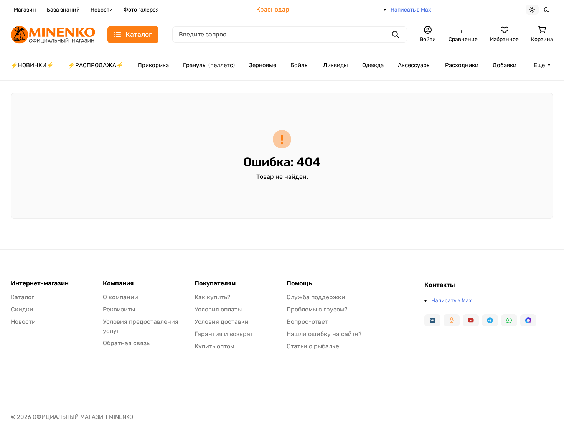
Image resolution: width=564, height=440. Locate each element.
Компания (118, 283)
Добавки (504, 65)
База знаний (63, 10)
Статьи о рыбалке (313, 346)
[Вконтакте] (432, 320)
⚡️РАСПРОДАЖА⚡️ (96, 65)
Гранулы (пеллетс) (209, 65)
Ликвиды (335, 65)
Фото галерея (141, 10)
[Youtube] (471, 320)
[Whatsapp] (509, 320)
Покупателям (215, 283)
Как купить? (213, 297)
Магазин (25, 10)
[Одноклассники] (452, 320)
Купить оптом (214, 346)
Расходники (461, 65)
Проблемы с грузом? (317, 309)
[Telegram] (490, 320)
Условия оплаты (218, 309)
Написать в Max (411, 10)
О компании (120, 297)
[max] (528, 320)
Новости (102, 10)
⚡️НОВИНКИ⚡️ (32, 65)
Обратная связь (126, 343)
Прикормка (153, 65)
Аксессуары (414, 65)
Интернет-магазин (40, 283)
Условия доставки (222, 321)
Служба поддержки (316, 297)
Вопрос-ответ (307, 321)
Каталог (22, 297)
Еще (539, 65)
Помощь (299, 283)
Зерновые (262, 65)
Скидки (22, 309)
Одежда (373, 65)
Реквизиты (119, 309)
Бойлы (299, 65)
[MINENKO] (53, 34)
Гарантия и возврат (224, 334)
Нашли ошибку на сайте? (324, 334)
